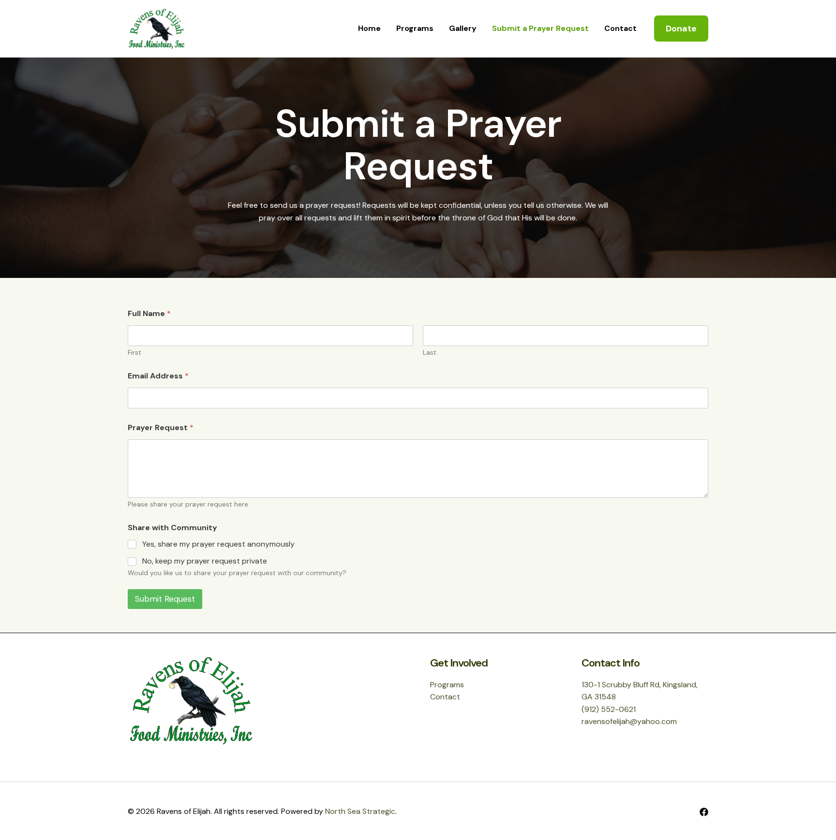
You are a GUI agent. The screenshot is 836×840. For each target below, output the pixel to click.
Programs (414, 28)
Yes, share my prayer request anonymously (218, 544)
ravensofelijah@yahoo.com (629, 721)
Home (369, 28)
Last (429, 352)
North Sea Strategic (360, 811)
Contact (620, 28)
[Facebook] (704, 812)
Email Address (158, 375)
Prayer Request (161, 427)
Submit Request (165, 599)
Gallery (463, 28)
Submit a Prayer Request (540, 28)
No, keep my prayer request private (204, 561)
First (134, 352)
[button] (681, 28)
